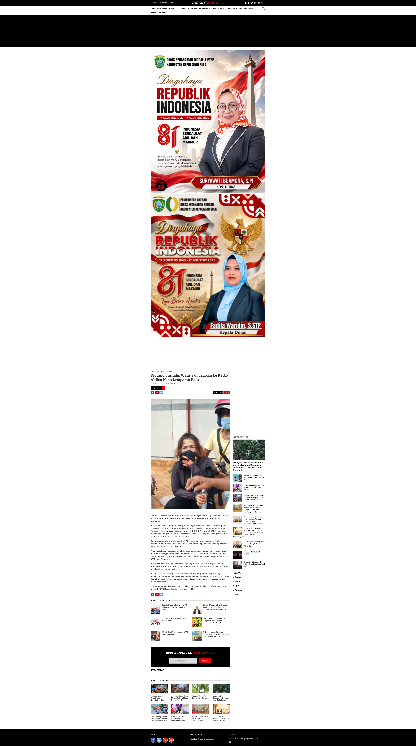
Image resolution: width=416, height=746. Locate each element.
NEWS (159, 8)
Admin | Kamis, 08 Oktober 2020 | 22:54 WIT (163, 384)
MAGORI (229, 8)
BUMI (222, 8)
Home (153, 372)
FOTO (245, 8)
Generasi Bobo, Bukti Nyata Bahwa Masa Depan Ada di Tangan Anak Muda (180, 699)
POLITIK (174, 8)
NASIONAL (166, 8)
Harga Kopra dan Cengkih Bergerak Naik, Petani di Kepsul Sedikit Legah (214, 620)
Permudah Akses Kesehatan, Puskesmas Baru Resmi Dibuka (178, 720)
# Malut (236, 581)
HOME (153, 8)
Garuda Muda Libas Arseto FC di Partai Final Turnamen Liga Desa (175, 607)
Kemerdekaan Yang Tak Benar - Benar (200, 697)
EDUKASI (197, 8)
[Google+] (157, 392)
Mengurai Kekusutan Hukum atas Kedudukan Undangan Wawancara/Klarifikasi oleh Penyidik (221, 701)
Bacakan (219, 393)
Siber (200, 739)
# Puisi (236, 594)
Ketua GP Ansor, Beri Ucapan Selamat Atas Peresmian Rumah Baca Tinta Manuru (215, 607)
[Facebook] (152, 392)
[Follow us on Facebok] (153, 740)
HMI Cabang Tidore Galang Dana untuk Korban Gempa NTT (159, 719)
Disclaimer (209, 739)
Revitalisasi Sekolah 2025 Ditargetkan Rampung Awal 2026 (254, 564)
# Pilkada (237, 590)
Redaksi (193, 739)
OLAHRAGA (237, 8)
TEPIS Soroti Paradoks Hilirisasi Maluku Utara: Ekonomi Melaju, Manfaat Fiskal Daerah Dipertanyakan (248, 532)
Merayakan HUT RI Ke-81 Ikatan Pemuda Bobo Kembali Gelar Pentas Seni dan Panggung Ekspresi (200, 721)
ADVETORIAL (156, 13)
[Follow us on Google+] (165, 740)
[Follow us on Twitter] (159, 740)
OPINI (164, 13)
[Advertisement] (208, 31)
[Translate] (163, 388)
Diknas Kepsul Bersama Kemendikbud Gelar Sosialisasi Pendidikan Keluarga (216, 634)
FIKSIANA (215, 8)
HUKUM (190, 8)
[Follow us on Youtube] (171, 740)
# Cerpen (237, 577)
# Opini (236, 585)
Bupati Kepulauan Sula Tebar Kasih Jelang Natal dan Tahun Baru (254, 544)
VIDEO (250, 8)
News (169, 372)
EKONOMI (182, 8)
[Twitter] (161, 392)
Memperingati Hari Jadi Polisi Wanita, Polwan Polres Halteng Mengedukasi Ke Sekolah (253, 520)
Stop (227, 393)
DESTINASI (206, 8)
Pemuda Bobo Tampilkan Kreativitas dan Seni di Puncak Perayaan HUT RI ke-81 (158, 701)
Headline (161, 372)
